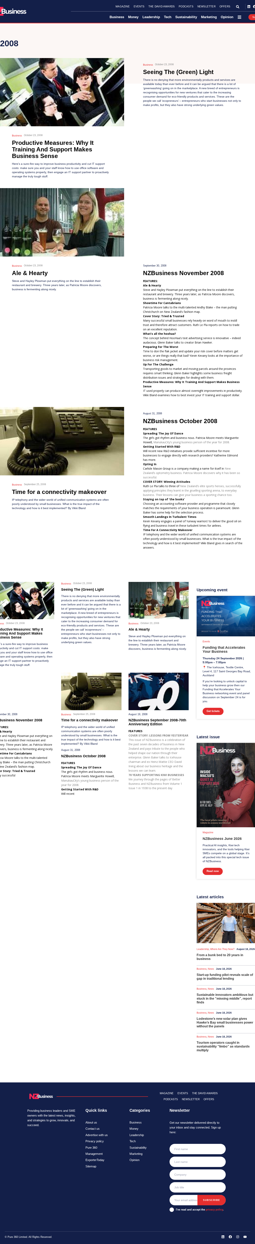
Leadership (203, 949)
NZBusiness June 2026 (222, 839)
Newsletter (206, 6)
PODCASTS (171, 1099)
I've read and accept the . (200, 1209)
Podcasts (186, 6)
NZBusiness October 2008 (180, 421)
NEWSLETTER (191, 1099)
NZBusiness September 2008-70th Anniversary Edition (157, 722)
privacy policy (214, 1209)
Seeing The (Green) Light (178, 72)
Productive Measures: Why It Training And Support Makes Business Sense (53, 149)
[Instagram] (237, 1237)
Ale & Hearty (30, 273)
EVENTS (183, 1093)
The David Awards (161, 6)
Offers (225, 6)
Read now (213, 871)
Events (139, 6)
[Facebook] (230, 1237)
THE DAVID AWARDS (205, 1093)
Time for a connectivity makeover (59, 492)
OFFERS (209, 1099)
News (211, 969)
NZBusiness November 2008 (183, 273)
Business (17, 135)
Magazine (123, 6)
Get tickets (213, 711)
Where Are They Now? (222, 949)
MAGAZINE (167, 1093)
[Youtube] (245, 1237)
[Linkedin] (249, 7)
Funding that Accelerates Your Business (224, 650)
